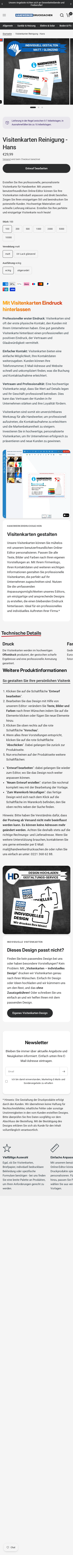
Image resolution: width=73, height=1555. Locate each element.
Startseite (7, 34)
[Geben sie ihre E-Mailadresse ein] (64, 1071)
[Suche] (62, 15)
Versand (7, 159)
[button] (30, 1013)
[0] (67, 15)
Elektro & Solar (47, 25)
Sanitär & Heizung (26, 25)
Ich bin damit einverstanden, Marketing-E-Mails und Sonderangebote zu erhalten (38, 1081)
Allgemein (8, 25)
